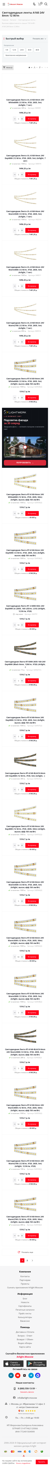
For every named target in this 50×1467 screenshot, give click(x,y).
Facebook (37, 1375)
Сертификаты (25, 1306)
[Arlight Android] (36, 1363)
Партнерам (25, 1280)
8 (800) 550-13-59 (26, 1388)
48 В (37, 50)
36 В (29, 50)
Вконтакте (11, 1375)
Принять (41, 1462)
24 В (21, 50)
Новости (25, 1302)
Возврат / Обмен (25, 1339)
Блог (25, 1298)
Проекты (25, 1283)
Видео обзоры (25, 1343)
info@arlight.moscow (27, 1397)
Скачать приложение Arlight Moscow (25, 1287)
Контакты (25, 1276)
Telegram (31, 1375)
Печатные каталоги (25, 1309)
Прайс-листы (25, 1313)
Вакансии (25, 1321)
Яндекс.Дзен (24, 1375)
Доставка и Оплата (25, 1332)
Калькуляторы (25, 1317)
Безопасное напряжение (16, 55)
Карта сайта (25, 1346)
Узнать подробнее (23, 1463)
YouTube (17, 1375)
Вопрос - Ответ (25, 1335)
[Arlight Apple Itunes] (13, 1363)
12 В (14, 50)
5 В (7, 50)
